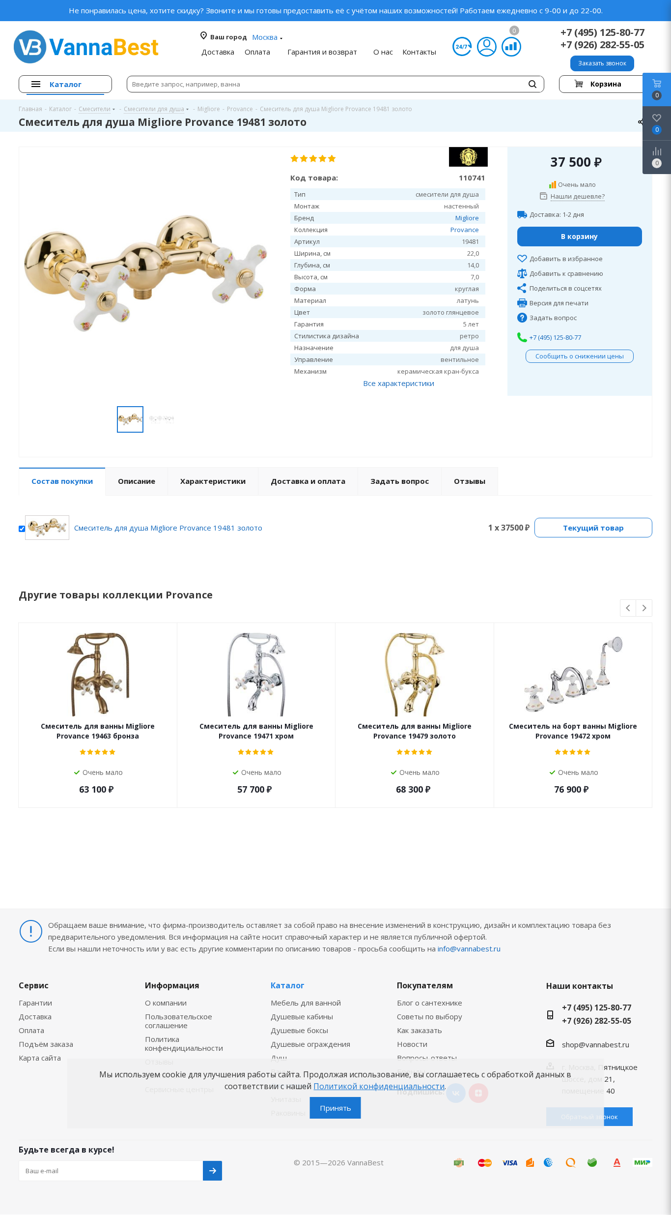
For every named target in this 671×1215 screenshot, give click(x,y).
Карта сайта (40, 1058)
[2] (304, 159)
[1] (295, 159)
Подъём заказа (46, 1044)
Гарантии (35, 1003)
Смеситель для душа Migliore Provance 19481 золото (168, 528)
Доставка (35, 1016)
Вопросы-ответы (427, 1058)
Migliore (467, 217)
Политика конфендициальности (184, 1043)
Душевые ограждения (310, 1044)
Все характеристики (398, 383)
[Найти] (532, 84)
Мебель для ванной (306, 1003)
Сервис (34, 985)
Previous (628, 608)
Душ (279, 1058)
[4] (323, 159)
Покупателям (425, 985)
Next (644, 608)
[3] (313, 159)
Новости (412, 1044)
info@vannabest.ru (469, 948)
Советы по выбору (429, 1016)
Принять (335, 1108)
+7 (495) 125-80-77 (602, 32)
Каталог (288, 985)
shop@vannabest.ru (595, 1044)
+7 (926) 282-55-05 (602, 44)
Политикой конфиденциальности (379, 1086)
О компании (166, 1003)
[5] (332, 159)
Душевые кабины (302, 1016)
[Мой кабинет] (487, 47)
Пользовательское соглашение (178, 1020)
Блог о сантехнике (429, 1003)
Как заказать (419, 1030)
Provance (464, 229)
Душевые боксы (299, 1030)
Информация (172, 985)
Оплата (31, 1030)
